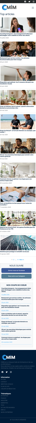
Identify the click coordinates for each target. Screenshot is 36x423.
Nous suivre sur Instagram (16, 276)
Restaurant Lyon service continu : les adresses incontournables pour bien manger (14, 58)
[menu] (33, 7)
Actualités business (8, 407)
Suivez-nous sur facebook (16, 270)
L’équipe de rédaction (8, 388)
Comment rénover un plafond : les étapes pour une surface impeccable (16, 179)
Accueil (3, 379)
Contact (4, 381)
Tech (2, 405)
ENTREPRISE (4, 395)
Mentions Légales (7, 384)
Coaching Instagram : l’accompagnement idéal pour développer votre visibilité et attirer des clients (16, 34)
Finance (3, 398)
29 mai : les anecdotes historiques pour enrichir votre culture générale (16, 155)
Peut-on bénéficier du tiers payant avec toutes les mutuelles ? (16, 204)
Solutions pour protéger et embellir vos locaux (14, 251)
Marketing (4, 403)
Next (21, 259)
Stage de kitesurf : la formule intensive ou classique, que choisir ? (17, 131)
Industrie (4, 400)
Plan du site (5, 386)
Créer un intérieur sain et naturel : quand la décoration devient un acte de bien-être (17, 107)
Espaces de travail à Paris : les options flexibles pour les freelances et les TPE (17, 228)
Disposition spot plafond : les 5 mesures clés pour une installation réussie (17, 83)
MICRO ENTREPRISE (7, 412)
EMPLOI (3, 410)
